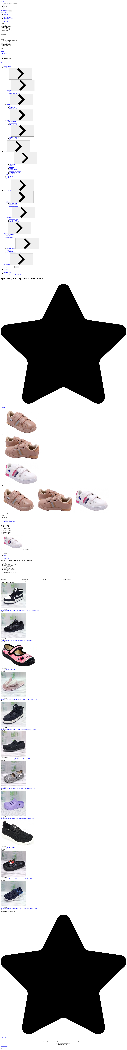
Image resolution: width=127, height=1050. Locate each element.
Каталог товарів (7, 63)
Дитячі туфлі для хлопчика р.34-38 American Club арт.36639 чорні (17, 758)
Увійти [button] (2, 1)
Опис (5, 555)
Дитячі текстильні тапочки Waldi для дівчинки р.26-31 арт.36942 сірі (18, 788)
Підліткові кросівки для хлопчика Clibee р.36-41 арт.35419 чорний (17, 640)
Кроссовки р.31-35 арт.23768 (8, 847)
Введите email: (25, 579)
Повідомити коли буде (9, 521)
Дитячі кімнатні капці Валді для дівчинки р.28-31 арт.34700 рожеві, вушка (19, 699)
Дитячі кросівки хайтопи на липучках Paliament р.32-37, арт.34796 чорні (19, 729)
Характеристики (8, 557)
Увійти (10, 10)
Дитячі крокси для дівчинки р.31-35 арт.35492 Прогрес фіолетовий (17, 818)
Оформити (10, 59)
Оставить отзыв (66, 579)
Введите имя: (4, 579)
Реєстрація (3, 12)
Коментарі (6, 558)
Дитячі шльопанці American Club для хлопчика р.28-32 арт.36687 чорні (18, 878)
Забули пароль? (4, 10)
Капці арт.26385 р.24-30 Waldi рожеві (10, 669)
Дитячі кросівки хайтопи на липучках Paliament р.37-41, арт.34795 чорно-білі (20, 610)
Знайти (16, 267)
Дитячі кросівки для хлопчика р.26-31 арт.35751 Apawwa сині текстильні (19, 908)
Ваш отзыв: (46, 579)
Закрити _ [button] (4, 1046)
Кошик (5, 59)
